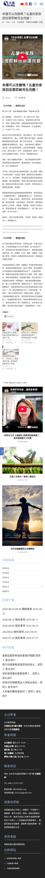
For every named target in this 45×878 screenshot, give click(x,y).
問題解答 (5, 591)
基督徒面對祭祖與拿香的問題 (18, 655)
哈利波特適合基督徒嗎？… (17, 673)
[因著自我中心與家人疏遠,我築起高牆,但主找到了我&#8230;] (10, 326)
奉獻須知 (21, 844)
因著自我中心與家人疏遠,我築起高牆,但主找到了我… (10, 335)
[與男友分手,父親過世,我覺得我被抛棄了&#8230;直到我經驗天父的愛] (29, 326)
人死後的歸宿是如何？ (14, 691)
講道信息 (5, 586)
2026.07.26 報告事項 (13, 638)
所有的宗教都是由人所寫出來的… (20, 682)
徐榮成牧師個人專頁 (14, 858)
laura (8, 97)
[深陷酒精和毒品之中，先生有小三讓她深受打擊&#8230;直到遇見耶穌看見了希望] (10, 350)
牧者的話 (5, 577)
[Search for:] (35, 4)
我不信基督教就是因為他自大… (19, 664)
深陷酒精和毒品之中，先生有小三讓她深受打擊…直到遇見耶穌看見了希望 (10, 360)
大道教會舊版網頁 (13, 868)
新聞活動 (5, 568)
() (15, 729)
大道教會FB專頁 (12, 863)
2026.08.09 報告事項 (13, 625)
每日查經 (5, 573)
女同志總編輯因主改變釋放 (22, 548)
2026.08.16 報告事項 (13, 619)
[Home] (3, 22)
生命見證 (21, 97)
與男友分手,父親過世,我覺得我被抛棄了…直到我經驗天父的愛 (29, 335)
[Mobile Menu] (41, 4)
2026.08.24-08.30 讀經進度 (17, 609)
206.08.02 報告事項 (13, 631)
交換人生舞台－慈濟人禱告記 (23, 476)
